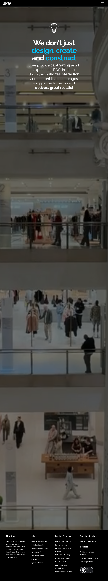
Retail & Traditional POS (63, 558)
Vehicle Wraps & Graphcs (63, 572)
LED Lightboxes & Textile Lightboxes (63, 549)
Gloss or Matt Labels (37, 556)
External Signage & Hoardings (61, 566)
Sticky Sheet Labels (37, 545)
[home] (40, 3)
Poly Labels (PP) (36, 552)
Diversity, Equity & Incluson (89, 558)
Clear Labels (35, 559)
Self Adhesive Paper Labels (39, 548)
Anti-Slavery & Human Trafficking (87, 553)
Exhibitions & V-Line (61, 562)
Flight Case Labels (37, 563)
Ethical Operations (86, 562)
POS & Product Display (62, 555)
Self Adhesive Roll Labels (39, 541)
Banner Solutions (61, 545)
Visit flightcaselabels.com (88, 541)
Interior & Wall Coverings (63, 541)
